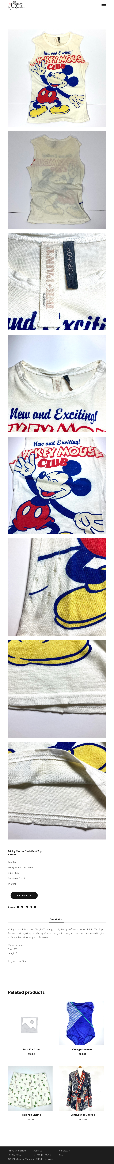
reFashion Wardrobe (25, 1159)
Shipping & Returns (42, 1155)
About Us (38, 1151)
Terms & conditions (17, 1151)
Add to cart (22, 895)
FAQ (61, 1155)
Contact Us (64, 1151)
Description (56, 919)
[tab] (56, 920)
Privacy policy (14, 1155)
